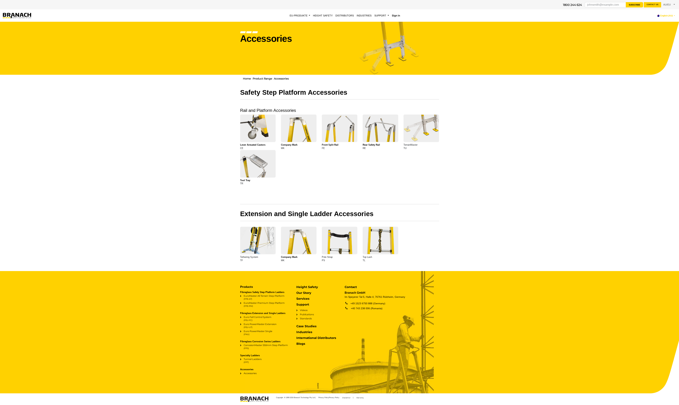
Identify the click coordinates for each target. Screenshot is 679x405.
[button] (669, 4)
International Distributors (316, 338)
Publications (307, 314)
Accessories (281, 78)
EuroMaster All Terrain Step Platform (264, 297)
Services (302, 298)
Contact (351, 287)
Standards (306, 318)
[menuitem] (300, 15)
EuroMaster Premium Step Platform (264, 304)
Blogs (300, 343)
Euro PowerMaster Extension (260, 325)
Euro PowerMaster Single (258, 333)
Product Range (262, 78)
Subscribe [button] (634, 5)
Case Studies (306, 326)
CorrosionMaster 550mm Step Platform (266, 347)
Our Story (303, 293)
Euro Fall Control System (257, 318)
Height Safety (307, 287)
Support (302, 304)
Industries (304, 332)
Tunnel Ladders (253, 360)
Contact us (652, 4)
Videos (303, 310)
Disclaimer (346, 398)
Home (247, 78)
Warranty (360, 398)
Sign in (396, 15)
